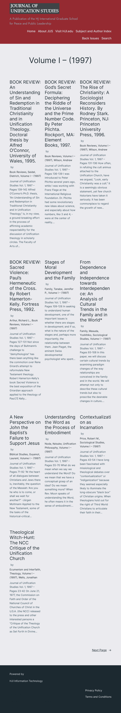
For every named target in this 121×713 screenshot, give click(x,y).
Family (48, 289)
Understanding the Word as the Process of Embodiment (60, 424)
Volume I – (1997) (30, 175)
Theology (15, 573)
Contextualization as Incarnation (95, 422)
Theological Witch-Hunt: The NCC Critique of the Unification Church (24, 545)
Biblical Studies (19, 454)
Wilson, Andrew (63, 160)
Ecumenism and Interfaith (25, 569)
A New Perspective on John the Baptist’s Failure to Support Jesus (25, 430)
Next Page (101, 650)
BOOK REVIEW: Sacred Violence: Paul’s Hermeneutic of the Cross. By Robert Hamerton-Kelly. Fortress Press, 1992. (25, 286)
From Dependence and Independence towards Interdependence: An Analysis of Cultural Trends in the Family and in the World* (95, 291)
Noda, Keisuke (53, 443)
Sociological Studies (92, 442)
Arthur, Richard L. (20, 320)
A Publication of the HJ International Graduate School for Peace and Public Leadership (44, 21)
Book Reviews (18, 172)
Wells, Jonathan (28, 577)
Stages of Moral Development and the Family (60, 270)
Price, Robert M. (89, 438)
